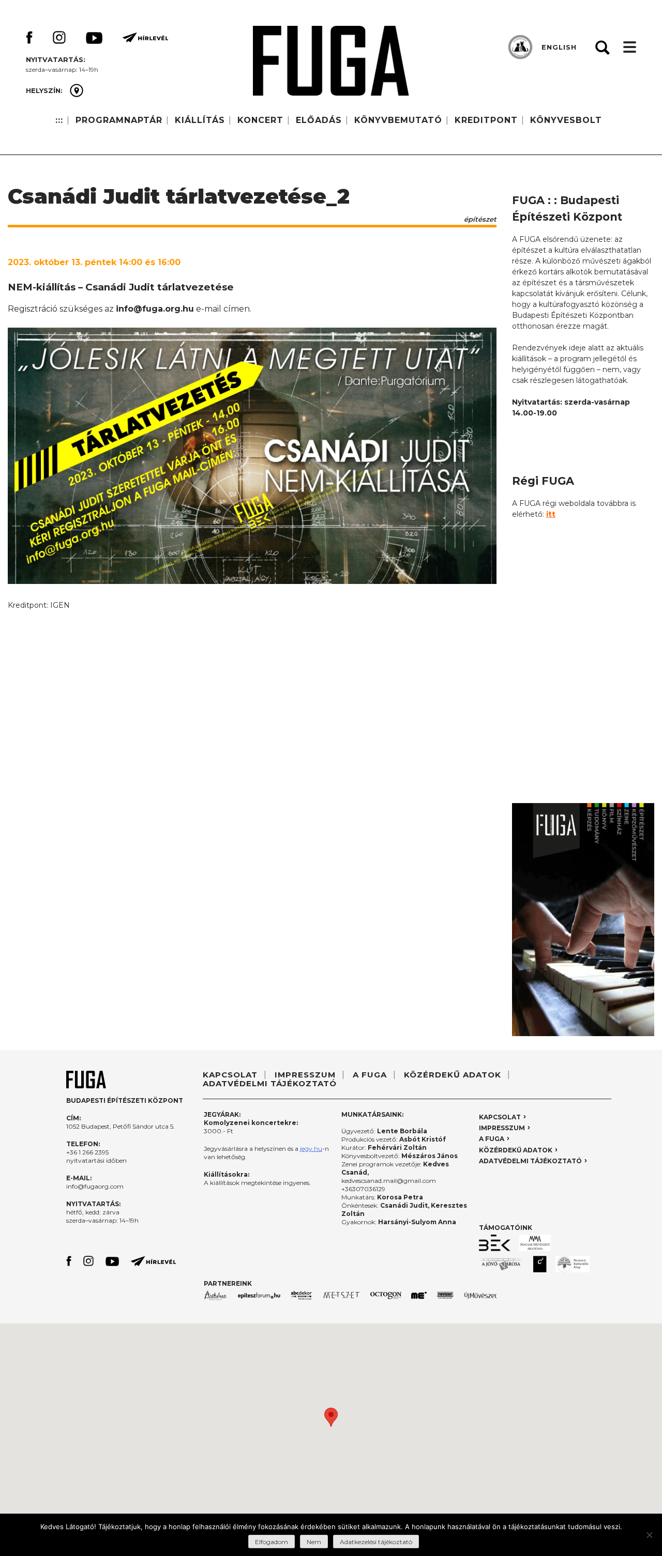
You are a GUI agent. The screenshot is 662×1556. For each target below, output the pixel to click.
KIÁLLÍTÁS (200, 120)
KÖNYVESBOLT (566, 120)
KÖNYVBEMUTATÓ (398, 120)
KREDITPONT (486, 120)
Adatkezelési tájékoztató (376, 1542)
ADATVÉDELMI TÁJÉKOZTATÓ (270, 1083)
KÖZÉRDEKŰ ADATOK (452, 1075)
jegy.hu (311, 1148)
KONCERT (260, 120)
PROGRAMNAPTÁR (119, 120)
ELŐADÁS (319, 120)
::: (59, 120)
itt (550, 514)
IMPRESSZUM (305, 1075)
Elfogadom (271, 1542)
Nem (314, 1542)
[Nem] (649, 1535)
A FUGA (370, 1075)
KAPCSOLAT (230, 1075)
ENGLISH (559, 47)
